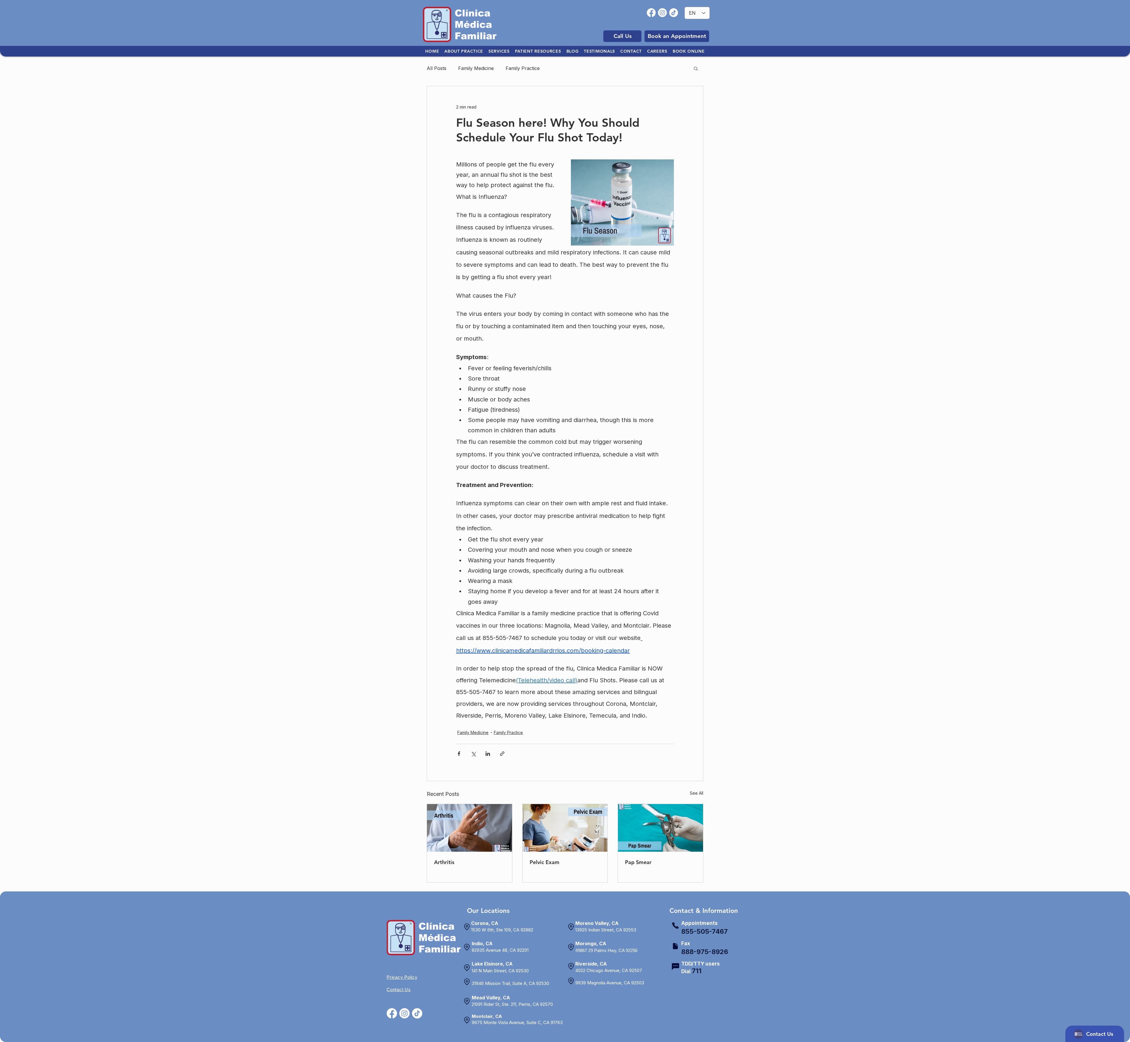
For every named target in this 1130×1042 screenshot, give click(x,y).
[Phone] (675, 925)
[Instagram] (662, 12)
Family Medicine (476, 68)
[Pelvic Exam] (565, 828)
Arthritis (444, 862)
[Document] (675, 946)
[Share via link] (502, 753)
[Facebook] (651, 12)
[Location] (466, 926)
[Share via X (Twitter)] (473, 753)
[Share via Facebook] (459, 753)
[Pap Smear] (660, 828)
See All (696, 793)
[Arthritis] (469, 828)
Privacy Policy (402, 977)
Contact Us (399, 989)
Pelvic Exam (544, 862)
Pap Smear (638, 862)
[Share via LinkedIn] (488, 753)
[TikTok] (673, 12)
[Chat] (675, 966)
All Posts (436, 68)
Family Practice (523, 68)
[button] (696, 68)
